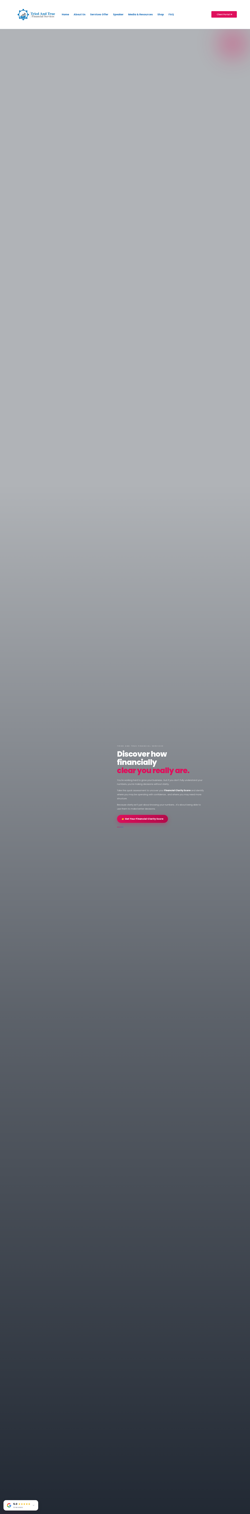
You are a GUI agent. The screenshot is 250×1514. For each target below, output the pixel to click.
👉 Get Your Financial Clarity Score (142, 818)
